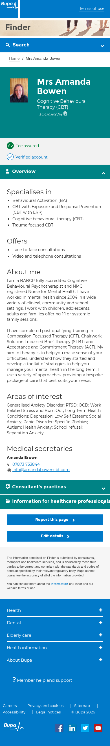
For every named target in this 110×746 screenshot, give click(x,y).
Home (14, 58)
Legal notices (48, 712)
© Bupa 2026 (83, 712)
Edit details (52, 536)
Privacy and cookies (45, 705)
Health (14, 610)
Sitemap (82, 705)
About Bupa (19, 660)
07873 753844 (26, 464)
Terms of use (91, 8)
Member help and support (44, 680)
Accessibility (14, 712)
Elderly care (19, 635)
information (59, 583)
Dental (14, 622)
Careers (10, 705)
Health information (27, 647)
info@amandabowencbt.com (41, 469)
